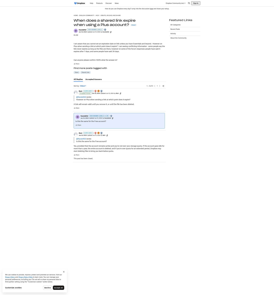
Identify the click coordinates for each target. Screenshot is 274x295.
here (151, 9)
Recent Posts (175, 29)
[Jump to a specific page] (163, 86)
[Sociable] (101, 91)
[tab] (78, 79)
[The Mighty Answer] (98, 91)
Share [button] (76, 72)
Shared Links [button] (85, 72)
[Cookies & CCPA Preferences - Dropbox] (35, 280)
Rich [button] (80, 91)
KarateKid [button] (82, 30)
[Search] (189, 3)
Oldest (82, 86)
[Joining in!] (105, 30)
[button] (76, 31)
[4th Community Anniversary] (95, 91)
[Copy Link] (110, 32)
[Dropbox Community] (80, 3)
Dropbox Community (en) (175, 3)
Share (76, 64)
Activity (173, 33)
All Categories (175, 25)
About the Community (178, 38)
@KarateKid (81, 97)
